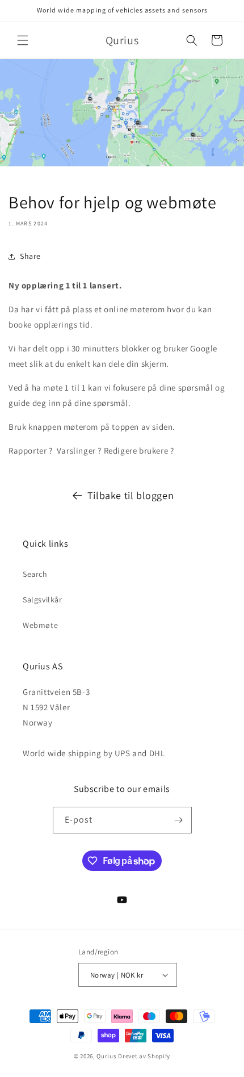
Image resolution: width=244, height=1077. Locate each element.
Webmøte (40, 625)
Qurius (106, 1056)
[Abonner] (178, 820)
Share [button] (30, 256)
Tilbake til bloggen (130, 495)
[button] (22, 40)
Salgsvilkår (42, 599)
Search (35, 574)
